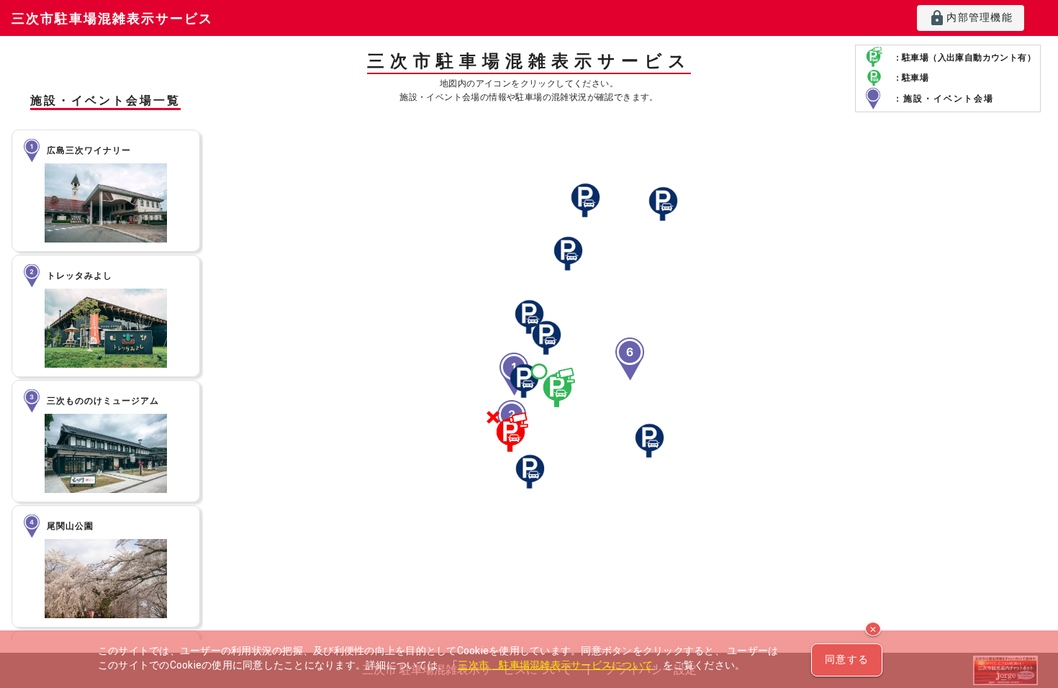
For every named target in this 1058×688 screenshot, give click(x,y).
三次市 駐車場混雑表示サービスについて (555, 665)
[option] (106, 191)
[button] (510, 434)
